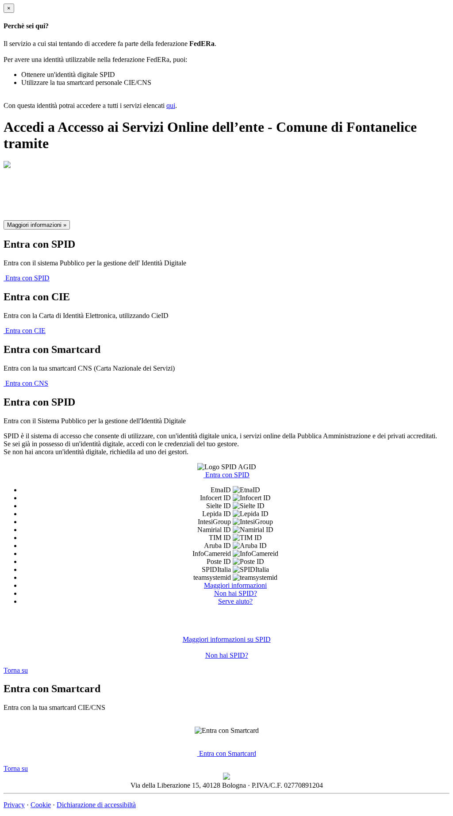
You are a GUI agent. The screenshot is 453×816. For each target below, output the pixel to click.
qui (170, 105)
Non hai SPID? (235, 593)
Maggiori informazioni (235, 585)
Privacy (14, 804)
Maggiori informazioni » (36, 225)
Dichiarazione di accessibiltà (96, 804)
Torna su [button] (16, 670)
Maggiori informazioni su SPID (227, 639)
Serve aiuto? (235, 601)
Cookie (41, 804)
